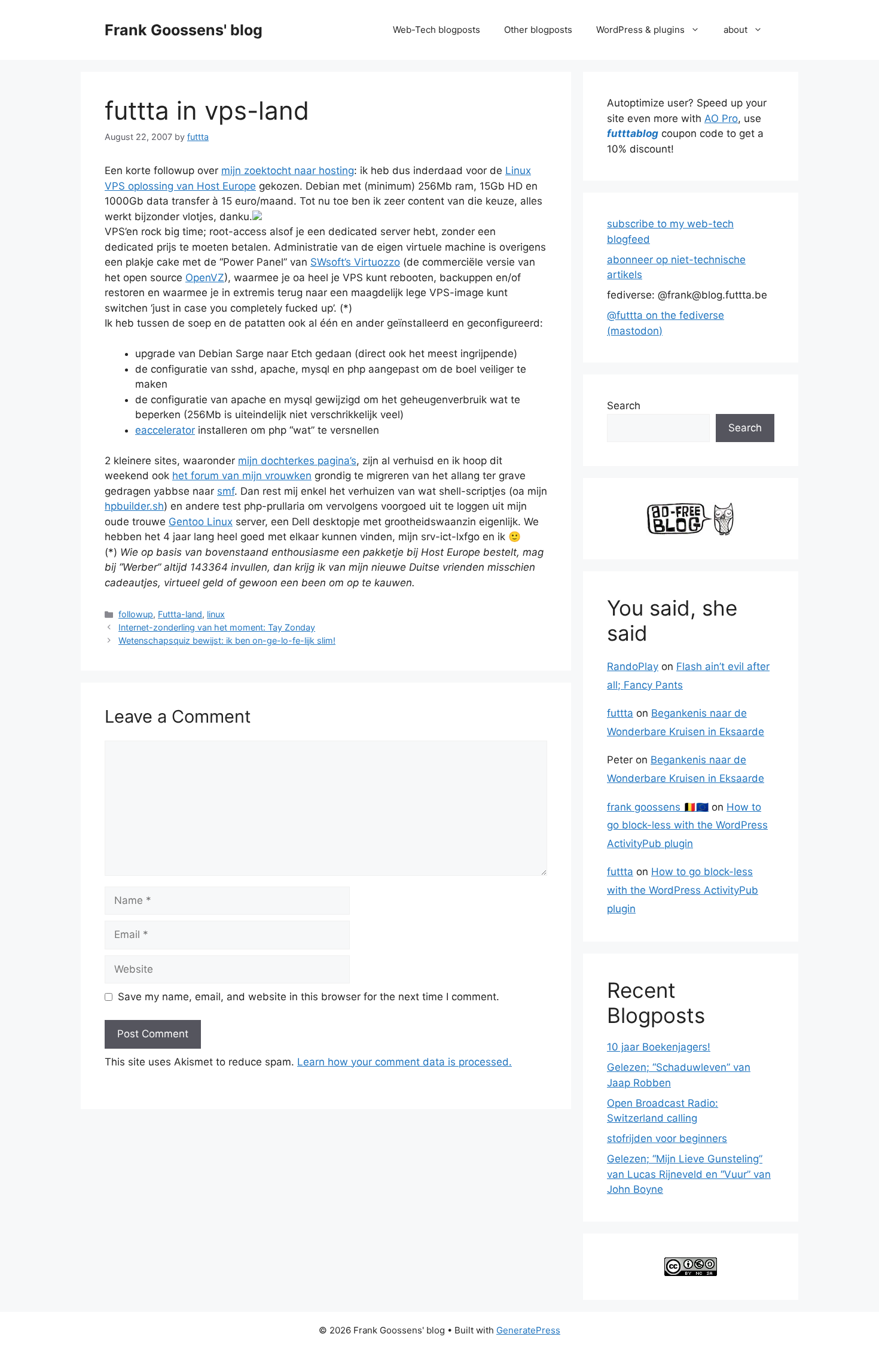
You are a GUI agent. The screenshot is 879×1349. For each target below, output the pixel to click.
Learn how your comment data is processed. (404, 1062)
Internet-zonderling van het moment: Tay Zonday (216, 627)
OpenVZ (204, 278)
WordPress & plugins (640, 29)
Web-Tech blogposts (436, 29)
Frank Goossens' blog (184, 30)
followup (135, 614)
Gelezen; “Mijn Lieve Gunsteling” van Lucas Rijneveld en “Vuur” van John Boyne (689, 1174)
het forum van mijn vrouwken (242, 476)
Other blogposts (538, 29)
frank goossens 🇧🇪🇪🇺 (658, 807)
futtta (620, 713)
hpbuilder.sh (134, 506)
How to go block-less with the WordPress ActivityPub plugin (687, 825)
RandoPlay (632, 666)
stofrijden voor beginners (667, 1138)
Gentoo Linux (201, 522)
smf (225, 491)
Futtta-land (180, 614)
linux (216, 614)
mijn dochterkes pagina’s (297, 461)
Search (623, 406)
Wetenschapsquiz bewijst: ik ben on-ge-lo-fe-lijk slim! (226, 640)
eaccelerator (165, 430)
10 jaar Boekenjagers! (658, 1047)
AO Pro (721, 118)
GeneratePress (528, 1330)
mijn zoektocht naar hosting (287, 170)
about (735, 29)
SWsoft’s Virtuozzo (355, 262)
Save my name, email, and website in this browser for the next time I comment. (308, 997)
